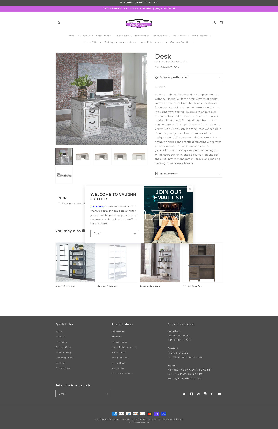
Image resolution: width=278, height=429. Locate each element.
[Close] (190, 189)
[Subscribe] (134, 233)
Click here (97, 206)
